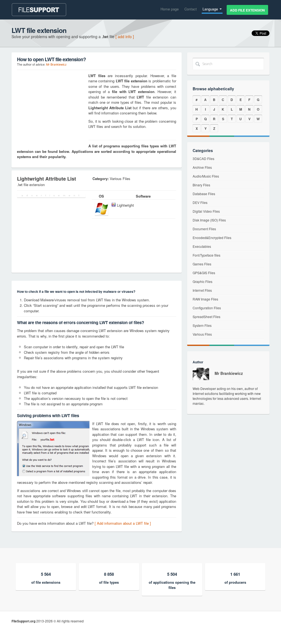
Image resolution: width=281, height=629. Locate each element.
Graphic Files (202, 281)
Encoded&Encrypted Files (212, 237)
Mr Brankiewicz (56, 64)
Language (211, 9)
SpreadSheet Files (206, 316)
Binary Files (201, 184)
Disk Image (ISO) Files (209, 220)
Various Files (202, 334)
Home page (170, 9)
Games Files (202, 264)
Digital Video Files (206, 211)
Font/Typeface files (206, 255)
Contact (190, 9)
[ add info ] (125, 36)
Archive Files (202, 167)
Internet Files (202, 290)
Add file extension (247, 10)
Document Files (204, 228)
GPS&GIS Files (204, 272)
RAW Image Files (205, 299)
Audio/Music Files (206, 176)
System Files (202, 325)
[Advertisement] (51, 107)
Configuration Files (207, 307)
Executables (202, 246)
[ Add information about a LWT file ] (123, 523)
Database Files (204, 193)
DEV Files (200, 202)
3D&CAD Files (203, 158)
